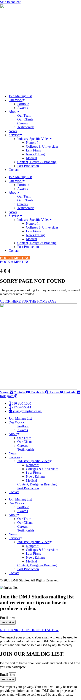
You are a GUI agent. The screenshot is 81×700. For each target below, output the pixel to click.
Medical (31, 158)
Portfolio (23, 104)
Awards (22, 108)
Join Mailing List (20, 96)
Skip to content (10, 2)
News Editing (35, 154)
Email (4, 618)
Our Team (24, 115)
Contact (14, 170)
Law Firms (33, 150)
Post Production (28, 166)
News (13, 131)
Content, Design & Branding (37, 162)
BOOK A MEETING (15, 258)
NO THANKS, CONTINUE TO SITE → (29, 630)
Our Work (15, 100)
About (13, 111)
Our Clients (25, 119)
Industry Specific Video (33, 139)
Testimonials (25, 127)
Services (14, 135)
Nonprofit (32, 142)
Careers (22, 123)
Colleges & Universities (42, 146)
